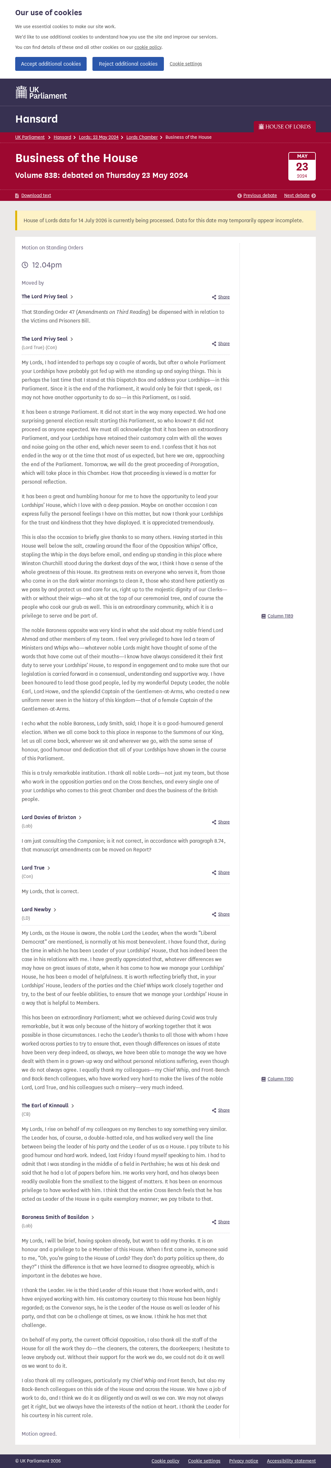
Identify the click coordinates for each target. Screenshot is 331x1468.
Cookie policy (165, 1461)
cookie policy (147, 47)
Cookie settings (186, 64)
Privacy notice (243, 1461)
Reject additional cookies (128, 64)
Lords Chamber (142, 137)
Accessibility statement (291, 1461)
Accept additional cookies (51, 64)
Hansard (36, 119)
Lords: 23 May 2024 (99, 137)
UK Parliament (30, 137)
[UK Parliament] (41, 92)
